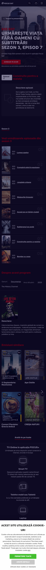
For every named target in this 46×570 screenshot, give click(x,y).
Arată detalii (23, 562)
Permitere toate (23, 556)
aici (29, 550)
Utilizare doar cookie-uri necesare (23, 567)
